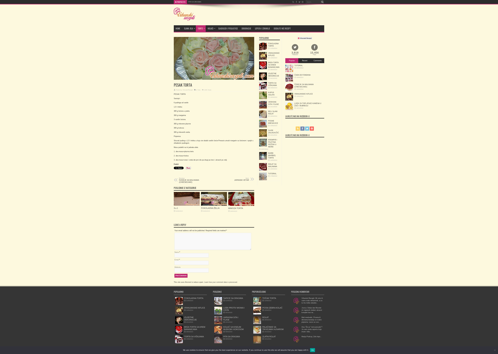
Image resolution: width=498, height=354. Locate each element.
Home (178, 28)
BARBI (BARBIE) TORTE (272, 155)
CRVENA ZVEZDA (194, 2)
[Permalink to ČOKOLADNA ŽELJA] (214, 205)
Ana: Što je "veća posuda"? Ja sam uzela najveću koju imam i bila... (312, 329)
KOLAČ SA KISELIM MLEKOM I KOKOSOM (233, 328)
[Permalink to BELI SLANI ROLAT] (263, 117)
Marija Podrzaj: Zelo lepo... (312, 337)
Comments (318, 61)
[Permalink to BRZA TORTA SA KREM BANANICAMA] (263, 69)
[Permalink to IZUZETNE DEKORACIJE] (263, 80)
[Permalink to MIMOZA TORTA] (241, 205)
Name (176, 252)
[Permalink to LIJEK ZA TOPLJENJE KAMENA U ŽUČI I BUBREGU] (289, 109)
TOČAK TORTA (269, 298)
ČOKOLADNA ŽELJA (210, 208)
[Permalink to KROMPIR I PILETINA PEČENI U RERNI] (263, 146)
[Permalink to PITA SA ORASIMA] (218, 343)
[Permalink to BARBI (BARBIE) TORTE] (263, 159)
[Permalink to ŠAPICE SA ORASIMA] (218, 304)
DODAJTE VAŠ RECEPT (282, 28)
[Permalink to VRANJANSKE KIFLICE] (263, 59)
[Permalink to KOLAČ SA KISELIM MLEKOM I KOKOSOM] (218, 333)
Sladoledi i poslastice (228, 28)
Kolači (210, 28)
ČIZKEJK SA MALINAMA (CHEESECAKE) (189, 180)
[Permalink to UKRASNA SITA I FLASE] (263, 108)
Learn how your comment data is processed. (221, 282)
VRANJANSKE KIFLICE (303, 94)
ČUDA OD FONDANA (302, 75)
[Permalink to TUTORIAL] (263, 180)
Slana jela (188, 28)
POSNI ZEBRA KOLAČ (272, 308)
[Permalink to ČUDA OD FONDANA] (289, 81)
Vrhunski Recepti (188, 90)
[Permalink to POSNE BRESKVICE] (263, 127)
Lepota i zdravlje (262, 28)
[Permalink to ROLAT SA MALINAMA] (263, 170)
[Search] (322, 2)
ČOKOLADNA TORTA (193, 298)
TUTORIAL (272, 174)
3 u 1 (176, 208)
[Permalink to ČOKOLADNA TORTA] (263, 50)
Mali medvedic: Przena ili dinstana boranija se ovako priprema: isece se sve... (312, 319)
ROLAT (265, 317)
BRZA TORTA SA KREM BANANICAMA (273, 65)
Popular (292, 61)
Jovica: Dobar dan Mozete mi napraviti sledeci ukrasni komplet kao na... (312, 310)
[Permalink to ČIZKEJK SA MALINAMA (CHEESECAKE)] (289, 91)
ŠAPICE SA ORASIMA (233, 298)
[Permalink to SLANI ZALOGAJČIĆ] (263, 136)
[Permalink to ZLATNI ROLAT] (257, 343)
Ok (312, 350)
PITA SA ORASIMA (231, 336)
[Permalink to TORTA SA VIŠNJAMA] (263, 89)
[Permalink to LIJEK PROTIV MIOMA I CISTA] (218, 314)
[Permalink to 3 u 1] (187, 205)
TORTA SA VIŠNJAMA (194, 336)
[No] (494, 350)
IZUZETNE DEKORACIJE (190, 318)
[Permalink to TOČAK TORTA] (257, 304)
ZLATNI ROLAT (269, 336)
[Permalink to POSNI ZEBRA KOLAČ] (257, 314)
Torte (200, 28)
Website (177, 267)
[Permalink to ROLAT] (257, 323)
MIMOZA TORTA (235, 208)
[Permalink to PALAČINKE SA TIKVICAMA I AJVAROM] (257, 333)
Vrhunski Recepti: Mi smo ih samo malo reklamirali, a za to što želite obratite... (312, 300)
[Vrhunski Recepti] (184, 19)
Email (176, 260)
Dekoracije (246, 28)
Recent (304, 61)
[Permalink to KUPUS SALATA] (263, 99)
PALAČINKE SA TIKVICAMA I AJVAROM (273, 328)
